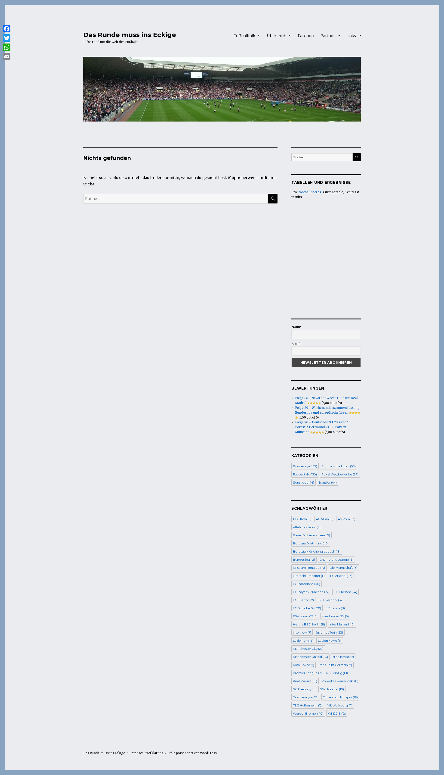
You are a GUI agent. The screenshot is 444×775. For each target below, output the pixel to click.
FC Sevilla (335, 608)
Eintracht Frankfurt (309, 576)
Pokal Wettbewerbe (339, 474)
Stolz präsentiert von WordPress (192, 753)
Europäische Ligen (339, 466)
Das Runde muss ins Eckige (129, 35)
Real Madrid (305, 681)
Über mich (276, 36)
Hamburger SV (335, 616)
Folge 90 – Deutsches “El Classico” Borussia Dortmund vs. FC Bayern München (321, 427)
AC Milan (324, 519)
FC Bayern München (311, 592)
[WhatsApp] (6, 47)
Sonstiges (303, 482)
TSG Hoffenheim (308, 705)
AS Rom (346, 519)
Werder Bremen (308, 713)
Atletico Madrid (307, 527)
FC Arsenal (341, 576)
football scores (310, 192)
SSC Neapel (332, 689)
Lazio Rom (303, 640)
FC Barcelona (306, 584)
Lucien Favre (330, 640)
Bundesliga (305, 466)
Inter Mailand (342, 624)
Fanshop (306, 36)
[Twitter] (6, 38)
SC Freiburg (304, 689)
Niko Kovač (303, 665)
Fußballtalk (244, 36)
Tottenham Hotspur (340, 697)
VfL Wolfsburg (339, 705)
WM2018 (337, 713)
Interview (302, 632)
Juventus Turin (329, 632)
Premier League (307, 673)
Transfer (328, 482)
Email (295, 344)
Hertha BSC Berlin (309, 624)
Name (296, 327)
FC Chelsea (345, 592)
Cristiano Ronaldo (309, 567)
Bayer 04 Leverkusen (311, 535)
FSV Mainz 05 (305, 616)
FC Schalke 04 (307, 608)
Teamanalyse (305, 697)
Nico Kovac (343, 657)
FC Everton (303, 600)
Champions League (337, 559)
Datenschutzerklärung (146, 753)
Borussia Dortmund (310, 543)
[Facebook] (6, 28)
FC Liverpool (330, 600)
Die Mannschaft (343, 567)
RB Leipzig (337, 673)
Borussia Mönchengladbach (316, 551)
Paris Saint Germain (335, 665)
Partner (327, 36)
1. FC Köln (302, 519)
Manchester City (308, 648)
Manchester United (310, 657)
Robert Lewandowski (340, 681)
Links (351, 36)
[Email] (6, 56)
